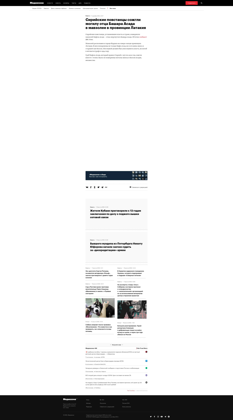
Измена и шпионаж (75, 8)
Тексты (74, 3)
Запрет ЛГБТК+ (37, 8)
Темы (87, 400)
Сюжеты (58, 3)
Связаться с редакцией (139, 187)
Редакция (89, 407)
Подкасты (87, 3)
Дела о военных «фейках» (59, 8)
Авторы (88, 403)
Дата (80, 3)
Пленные (102, 8)
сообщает (143, 37)
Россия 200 (126, 403)
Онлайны (66, 3)
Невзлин (46, 8)
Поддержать (192, 3)
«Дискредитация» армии (90, 8)
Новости (50, 3)
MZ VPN (124, 400)
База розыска (126, 407)
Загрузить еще (116, 344)
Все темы (113, 8)
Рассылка (103, 403)
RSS (102, 400)
